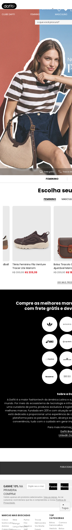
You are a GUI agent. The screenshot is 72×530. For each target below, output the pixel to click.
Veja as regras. (50, 497)
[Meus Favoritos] (66, 8)
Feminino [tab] (50, 199)
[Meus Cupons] (60, 8)
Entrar (46, 8)
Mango (16, 523)
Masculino (65, 486)
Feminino (52, 179)
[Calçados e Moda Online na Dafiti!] (9, 6)
